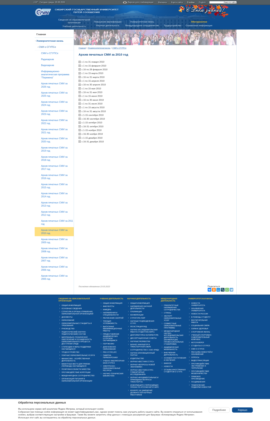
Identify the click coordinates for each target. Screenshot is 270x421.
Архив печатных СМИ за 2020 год (54, 140)
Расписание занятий (113, 318)
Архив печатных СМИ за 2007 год (54, 259)
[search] (223, 2)
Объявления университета (198, 310)
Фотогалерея (197, 342)
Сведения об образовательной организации (74, 300)
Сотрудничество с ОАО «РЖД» (144, 350)
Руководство (68, 329)
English (202, 2)
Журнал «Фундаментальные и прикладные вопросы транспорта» (144, 380)
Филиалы (162, 2)
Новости (168, 366)
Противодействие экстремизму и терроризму (200, 366)
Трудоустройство (172, 25)
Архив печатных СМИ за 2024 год (54, 103)
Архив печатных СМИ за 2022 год (54, 122)
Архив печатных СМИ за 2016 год (54, 177)
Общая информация (71, 305)
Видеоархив (47, 65)
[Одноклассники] (214, 290)
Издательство (137, 358)
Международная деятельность (169, 300)
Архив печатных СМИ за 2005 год (54, 277)
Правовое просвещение (198, 378)
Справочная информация (199, 25)
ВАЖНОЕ (167, 363)
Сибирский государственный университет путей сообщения (86, 10)
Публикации (136, 312)
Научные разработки (140, 341)
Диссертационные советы (143, 338)
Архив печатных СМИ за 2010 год (54, 231)
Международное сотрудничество (142, 25)
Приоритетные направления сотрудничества (172, 307)
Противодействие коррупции (76, 372)
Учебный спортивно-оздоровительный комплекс (201, 337)
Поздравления (198, 382)
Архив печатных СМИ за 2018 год (54, 158)
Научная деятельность (107, 25)
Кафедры (107, 309)
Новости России (199, 314)
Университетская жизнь (142, 21)
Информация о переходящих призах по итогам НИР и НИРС (144, 386)
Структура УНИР (137, 318)
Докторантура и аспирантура (144, 335)
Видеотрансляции (200, 360)
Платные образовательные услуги (78, 355)
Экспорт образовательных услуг (172, 318)
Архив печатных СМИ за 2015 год (54, 186)
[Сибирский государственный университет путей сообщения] (43, 12)
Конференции (136, 315)
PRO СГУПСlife (110, 352)
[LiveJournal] (223, 290)
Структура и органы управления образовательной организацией (77, 313)
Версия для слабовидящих (141, 2)
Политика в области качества (76, 369)
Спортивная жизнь (200, 332)
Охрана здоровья (199, 329)
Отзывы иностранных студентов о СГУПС (175, 371)
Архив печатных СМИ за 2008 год (54, 250)
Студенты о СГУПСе (200, 346)
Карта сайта (177, 2)
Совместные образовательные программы (172, 326)
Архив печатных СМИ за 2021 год (54, 131)
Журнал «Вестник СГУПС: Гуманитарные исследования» (142, 372)
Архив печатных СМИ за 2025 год (54, 94)
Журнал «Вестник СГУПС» (142, 361)
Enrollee (191, 2)
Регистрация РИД (138, 326)
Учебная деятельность (74, 26)
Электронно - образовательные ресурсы (111, 368)
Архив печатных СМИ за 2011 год (57, 222)
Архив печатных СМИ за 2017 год (54, 167)
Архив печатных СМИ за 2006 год (54, 268)
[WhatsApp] (227, 290)
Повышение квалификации (108, 21)
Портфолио (108, 344)
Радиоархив (47, 59)
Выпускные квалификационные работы (112, 329)
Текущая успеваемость (110, 322)
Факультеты (108, 306)
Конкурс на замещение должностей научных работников (141, 392)
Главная (41, 34)
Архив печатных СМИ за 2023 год (54, 112)
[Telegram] (231, 290)
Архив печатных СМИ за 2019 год (54, 149)
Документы (67, 317)
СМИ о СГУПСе (47, 47)
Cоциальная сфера (200, 325)
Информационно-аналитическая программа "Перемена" (55, 74)
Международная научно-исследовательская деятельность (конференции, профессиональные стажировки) (174, 337)
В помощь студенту (200, 317)
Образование (68, 320)
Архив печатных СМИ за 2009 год (54, 241)
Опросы (195, 357)
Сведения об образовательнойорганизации (74, 21)
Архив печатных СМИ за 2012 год (54, 213)
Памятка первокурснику (110, 356)
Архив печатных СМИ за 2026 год (54, 85)
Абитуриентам (199, 21)
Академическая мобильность (171, 348)
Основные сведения (72, 308)
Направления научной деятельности (141, 307)
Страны (167, 313)
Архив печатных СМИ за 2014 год (54, 195)
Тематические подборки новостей (201, 386)
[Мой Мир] (218, 290)
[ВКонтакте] (209, 290)
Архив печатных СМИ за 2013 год (54, 204)
